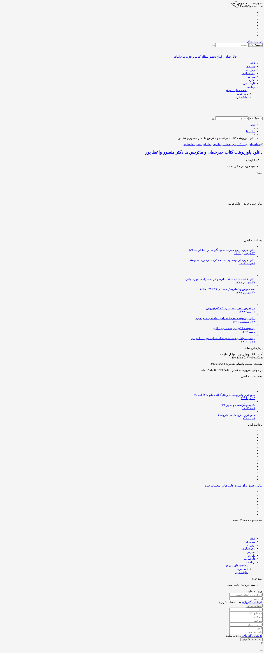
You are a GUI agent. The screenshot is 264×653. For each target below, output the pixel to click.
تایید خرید (242, 93)
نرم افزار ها (248, 73)
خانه (252, 62)
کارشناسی (249, 83)
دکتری (251, 80)
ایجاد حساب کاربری (251, 639)
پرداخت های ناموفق (236, 90)
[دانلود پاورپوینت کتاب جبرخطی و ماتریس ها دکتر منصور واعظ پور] (222, 144)
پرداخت (250, 86)
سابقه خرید (241, 97)
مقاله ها (250, 66)
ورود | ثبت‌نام (255, 41)
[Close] (261, 650)
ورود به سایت (254, 605)
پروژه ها (250, 69)
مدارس (251, 76)
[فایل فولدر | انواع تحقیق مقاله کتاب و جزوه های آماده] (250, 111)
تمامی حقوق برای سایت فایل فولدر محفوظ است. (233, 485)
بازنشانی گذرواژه (252, 602)
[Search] (213, 45)
